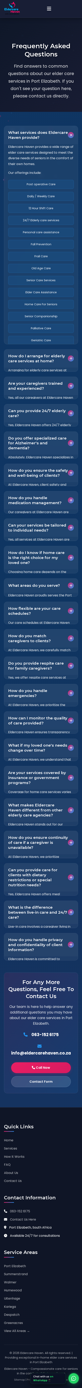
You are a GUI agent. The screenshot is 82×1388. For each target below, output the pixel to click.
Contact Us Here (23, 1219)
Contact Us (13, 1181)
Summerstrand (16, 1274)
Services (10, 1148)
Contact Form (41, 1081)
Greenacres (13, 1323)
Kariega (10, 1306)
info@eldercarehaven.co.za (41, 1053)
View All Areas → (17, 1331)
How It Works (14, 1156)
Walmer (10, 1282)
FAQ (7, 1164)
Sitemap (19, 1379)
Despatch (12, 1314)
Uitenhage (12, 1298)
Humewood (13, 1290)
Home (8, 1140)
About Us (11, 1173)
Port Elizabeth (15, 1266)
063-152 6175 (45, 1034)
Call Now (42, 1067)
